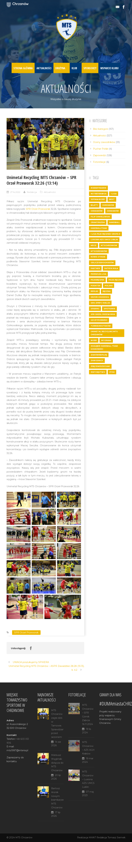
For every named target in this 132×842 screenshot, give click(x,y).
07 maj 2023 (88, 793)
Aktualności (44, 68)
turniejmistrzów (101, 326)
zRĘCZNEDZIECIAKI (100, 366)
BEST (112, 199)
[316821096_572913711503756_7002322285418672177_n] (45, 144)
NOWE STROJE (98, 257)
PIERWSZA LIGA (98, 274)
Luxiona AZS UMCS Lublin (104, 239)
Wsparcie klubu (109, 68)
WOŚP (94, 340)
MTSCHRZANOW (109, 245)
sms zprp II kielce (100, 303)
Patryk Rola (111, 268)
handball (114, 222)
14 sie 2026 (56, 743)
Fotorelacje (99, 162)
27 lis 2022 (15, 192)
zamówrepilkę (99, 355)
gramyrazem (98, 222)
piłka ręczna (115, 280)
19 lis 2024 (86, 731)
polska (109, 285)
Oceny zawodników (104, 142)
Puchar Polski (100, 148)
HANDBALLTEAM (99, 228)
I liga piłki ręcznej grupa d (105, 234)
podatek (95, 285)
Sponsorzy (90, 68)
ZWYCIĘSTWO (98, 372)
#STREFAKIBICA (98, 194)
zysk (112, 372)
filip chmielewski (100, 217)
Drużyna (60, 68)
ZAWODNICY (97, 360)
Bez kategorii (100, 129)
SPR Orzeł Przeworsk (38, 209)
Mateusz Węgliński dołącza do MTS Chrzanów (57, 763)
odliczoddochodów (102, 262)
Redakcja (32, 192)
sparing (95, 308)
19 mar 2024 (87, 760)
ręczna (106, 291)
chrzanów (113, 211)
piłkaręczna (97, 280)
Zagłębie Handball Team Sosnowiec (104, 347)
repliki (94, 291)
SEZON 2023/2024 (100, 297)
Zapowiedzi (99, 155)
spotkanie (109, 308)
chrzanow (108, 205)
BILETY (94, 205)
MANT (92, 837)
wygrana (106, 340)
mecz (93, 245)
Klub (74, 68)
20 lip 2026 (56, 777)
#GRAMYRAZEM (98, 188)
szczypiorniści (99, 320)
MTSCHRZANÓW (99, 251)
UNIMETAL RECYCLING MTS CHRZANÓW (104, 333)
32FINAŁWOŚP (98, 199)
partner (95, 268)
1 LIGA (114, 194)
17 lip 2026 (55, 814)
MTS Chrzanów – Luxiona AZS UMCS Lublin (88, 779)
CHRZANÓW (97, 211)
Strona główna (23, 68)
